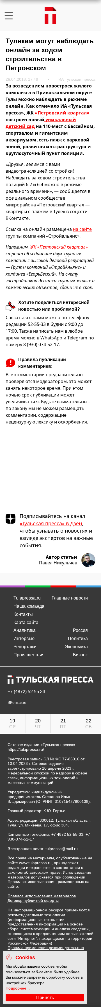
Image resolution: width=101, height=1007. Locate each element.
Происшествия (29, 654)
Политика (78, 638)
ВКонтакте (17, 702)
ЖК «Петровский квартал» (59, 247)
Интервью (24, 638)
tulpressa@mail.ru (61, 848)
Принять (45, 997)
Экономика (76, 646)
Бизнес (80, 654)
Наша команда (28, 606)
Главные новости (70, 598)
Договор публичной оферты (33, 900)
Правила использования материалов (42, 896)
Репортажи (24, 646)
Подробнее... (18, 988)
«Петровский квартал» (62, 113)
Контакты (23, 614)
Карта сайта (25, 622)
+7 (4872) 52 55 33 (26, 692)
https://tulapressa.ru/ (26, 749)
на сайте (82, 229)
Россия (80, 630)
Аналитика (24, 630)
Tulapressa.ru (27, 598)
